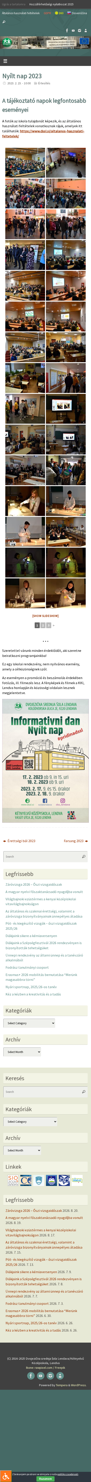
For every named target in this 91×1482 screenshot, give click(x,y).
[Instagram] (79, 30)
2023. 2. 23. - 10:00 (19, 83)
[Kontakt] (86, 30)
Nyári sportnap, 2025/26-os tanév (31, 987)
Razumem (45, 1478)
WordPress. (79, 1385)
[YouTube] (73, 30)
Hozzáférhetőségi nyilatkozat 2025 (51, 4)
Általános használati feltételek (21, 13)
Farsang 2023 (74, 841)
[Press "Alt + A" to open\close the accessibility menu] (6, 1476)
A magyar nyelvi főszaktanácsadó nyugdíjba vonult (44, 891)
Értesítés (44, 83)
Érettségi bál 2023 (21, 841)
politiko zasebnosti (67, 1474)
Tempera (62, 1385)
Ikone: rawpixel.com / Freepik (45, 1368)
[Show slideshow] (45, 616)
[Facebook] (67, 30)
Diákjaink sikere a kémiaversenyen (31, 935)
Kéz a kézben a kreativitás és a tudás (33, 994)
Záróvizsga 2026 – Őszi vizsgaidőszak (34, 884)
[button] (45, 42)
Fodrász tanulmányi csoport (27, 967)
